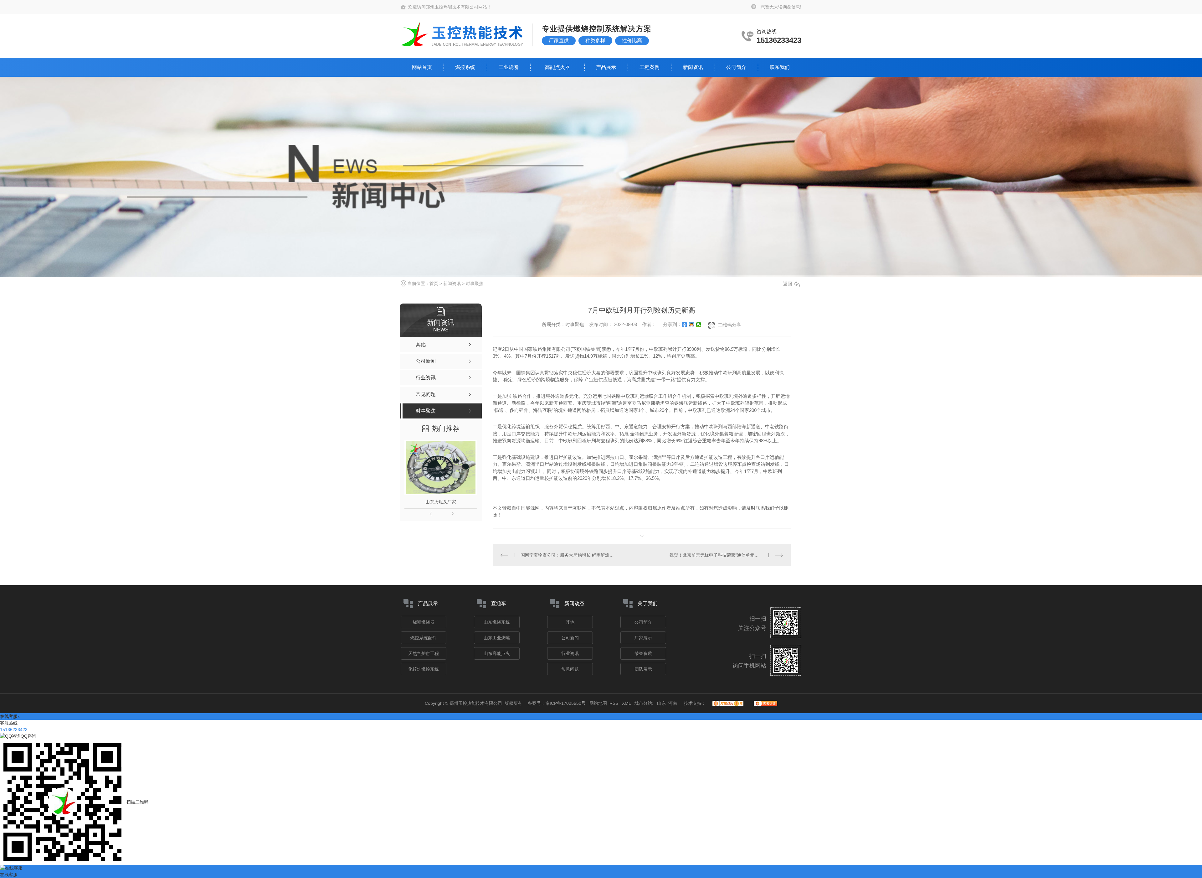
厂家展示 (643, 637)
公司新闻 (570, 637)
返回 (787, 283)
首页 (433, 283)
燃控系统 (465, 67)
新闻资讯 (693, 67)
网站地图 (598, 703)
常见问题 (570, 669)
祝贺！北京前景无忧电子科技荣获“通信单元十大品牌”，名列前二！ (726, 555)
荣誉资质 (643, 653)
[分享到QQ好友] (691, 324)
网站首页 (422, 67)
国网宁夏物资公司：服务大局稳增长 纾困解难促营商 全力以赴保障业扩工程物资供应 (567, 555)
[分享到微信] (698, 324)
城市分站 (643, 703)
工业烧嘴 (509, 67)
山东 (661, 703)
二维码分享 (729, 324)
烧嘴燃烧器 (423, 622)
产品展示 (606, 67)
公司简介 (736, 67)
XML (627, 703)
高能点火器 (557, 67)
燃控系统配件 (423, 637)
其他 (570, 622)
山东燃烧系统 (497, 622)
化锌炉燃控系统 (423, 669)
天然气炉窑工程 (423, 653)
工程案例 (650, 67)
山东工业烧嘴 (497, 637)
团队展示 (643, 669)
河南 (672, 703)
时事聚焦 (474, 283)
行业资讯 (570, 653)
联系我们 (780, 67)
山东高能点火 (497, 653)
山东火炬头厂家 (440, 501)
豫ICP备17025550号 (565, 703)
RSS (614, 703)
